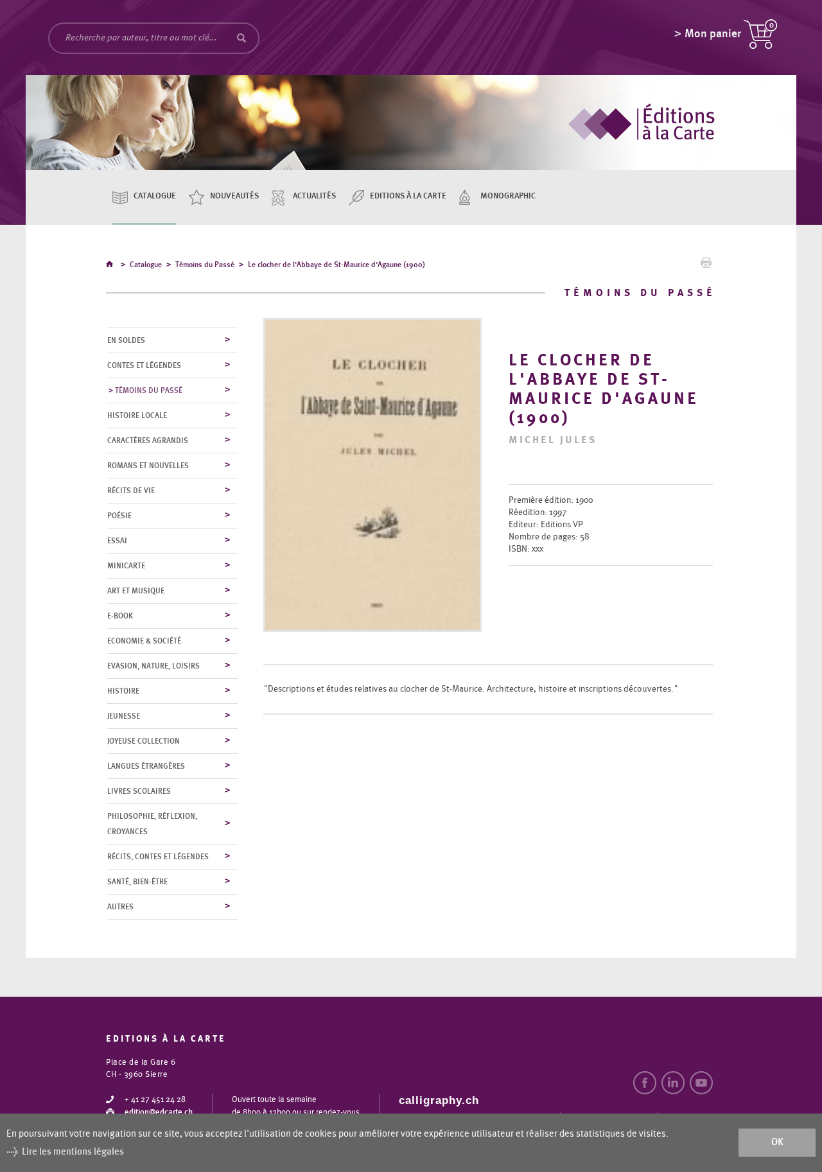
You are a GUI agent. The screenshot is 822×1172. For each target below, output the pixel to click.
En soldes (126, 340)
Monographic (508, 196)
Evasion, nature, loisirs (153, 666)
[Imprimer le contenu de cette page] (706, 265)
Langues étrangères (146, 766)
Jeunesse (123, 716)
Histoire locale (137, 415)
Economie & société (144, 641)
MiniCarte (126, 566)
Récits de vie (131, 490)
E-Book (120, 616)
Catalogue (155, 196)
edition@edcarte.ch (159, 1112)
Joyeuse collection (143, 741)
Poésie (119, 516)
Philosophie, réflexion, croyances (152, 823)
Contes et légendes (144, 365)
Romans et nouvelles (148, 465)
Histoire (123, 691)
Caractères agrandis (147, 440)
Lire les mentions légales (73, 1152)
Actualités (314, 196)
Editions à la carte (408, 196)
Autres (120, 907)
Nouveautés (234, 196)
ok (777, 1143)
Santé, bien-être (137, 882)
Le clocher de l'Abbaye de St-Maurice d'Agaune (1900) (336, 264)
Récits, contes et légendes (158, 857)
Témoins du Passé (204, 264)
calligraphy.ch (439, 1100)
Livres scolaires (139, 791)
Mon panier (713, 34)
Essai (117, 541)
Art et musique (135, 591)
